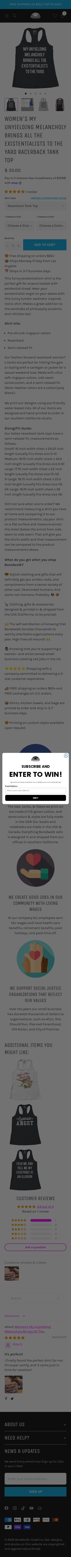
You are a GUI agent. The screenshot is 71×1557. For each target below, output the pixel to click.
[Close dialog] (66, 756)
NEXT (35, 798)
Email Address (11, 786)
